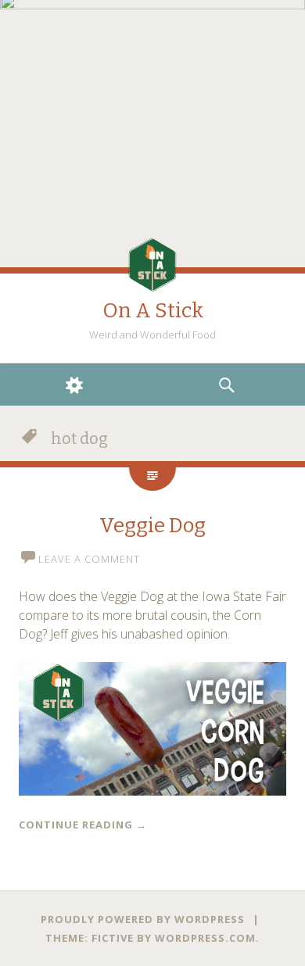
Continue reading (83, 825)
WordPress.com (205, 938)
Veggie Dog (152, 525)
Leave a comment (89, 559)
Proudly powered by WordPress (143, 919)
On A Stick (152, 311)
